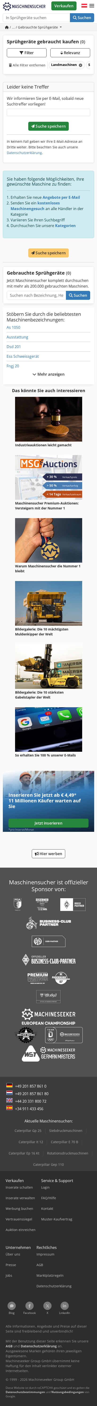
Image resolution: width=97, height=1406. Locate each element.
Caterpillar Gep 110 (48, 1164)
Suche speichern (50, 126)
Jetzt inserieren (48, 823)
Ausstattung (17, 337)
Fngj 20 (13, 366)
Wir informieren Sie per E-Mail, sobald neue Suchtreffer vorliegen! (45, 101)
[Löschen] (80, 65)
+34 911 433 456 (29, 1108)
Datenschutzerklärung (24, 152)
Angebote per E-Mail (61, 197)
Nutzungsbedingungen (67, 1392)
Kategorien (65, 225)
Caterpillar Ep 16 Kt (24, 1153)
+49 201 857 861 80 (31, 1093)
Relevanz (71, 52)
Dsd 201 (14, 346)
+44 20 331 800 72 (30, 1101)
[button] (91, 5)
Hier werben (50, 853)
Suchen (84, 17)
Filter (29, 52)
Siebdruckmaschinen (65, 1130)
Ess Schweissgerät (23, 356)
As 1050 (13, 327)
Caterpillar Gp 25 (28, 1130)
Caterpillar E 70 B (64, 1142)
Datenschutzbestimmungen (25, 1392)
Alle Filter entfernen (28, 65)
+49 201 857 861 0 (30, 1086)
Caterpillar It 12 (31, 1142)
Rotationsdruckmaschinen (67, 1153)
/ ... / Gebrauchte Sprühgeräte (34, 27)
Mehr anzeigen (50, 374)
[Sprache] (84, 5)
